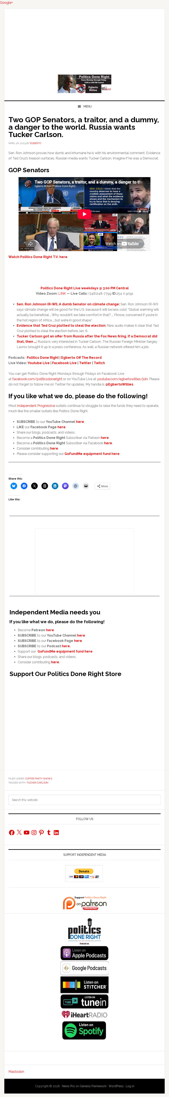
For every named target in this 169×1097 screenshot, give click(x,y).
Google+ (6, 3)
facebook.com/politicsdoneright (37, 379)
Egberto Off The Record (81, 358)
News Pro (68, 1086)
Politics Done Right (84, 84)
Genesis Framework (93, 1086)
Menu (87, 106)
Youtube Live (39, 363)
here (62, 427)
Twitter (85, 363)
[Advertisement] (84, 39)
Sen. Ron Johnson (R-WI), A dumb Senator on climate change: (68, 304)
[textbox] (89, 438)
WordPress (116, 1086)
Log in (130, 1086)
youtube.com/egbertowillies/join (122, 379)
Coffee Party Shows (38, 778)
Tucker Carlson (37, 782)
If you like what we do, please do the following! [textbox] (78, 396)
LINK (62, 293)
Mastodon (16, 1072)
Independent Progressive (36, 406)
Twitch (99, 363)
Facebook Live (64, 363)
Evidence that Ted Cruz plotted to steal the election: (61, 326)
